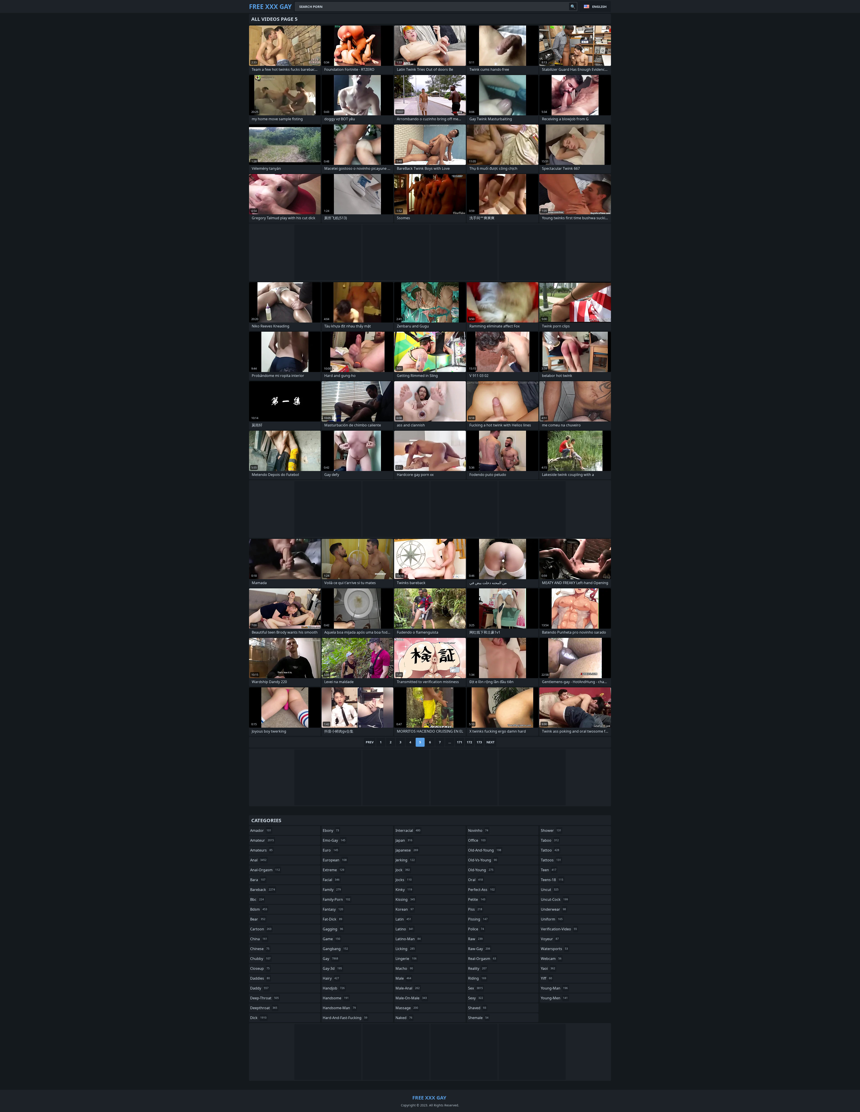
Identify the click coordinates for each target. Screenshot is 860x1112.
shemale (478, 1017)
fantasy (333, 909)
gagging (333, 929)
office (477, 840)
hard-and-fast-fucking (345, 1017)
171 (459, 742)
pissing (478, 919)
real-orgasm (482, 958)
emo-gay (334, 840)
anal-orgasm (265, 869)
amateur (262, 840)
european (335, 860)
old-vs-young (482, 860)
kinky (404, 889)
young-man (554, 988)
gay (330, 958)
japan (404, 840)
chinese (259, 948)
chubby (260, 958)
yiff (546, 978)
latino (404, 929)
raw (475, 938)
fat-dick (332, 919)
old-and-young (484, 850)
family (332, 889)
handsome (336, 998)
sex (475, 988)
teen (548, 869)
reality (477, 968)
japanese (407, 850)
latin (403, 919)
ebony (331, 830)
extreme (333, 869)
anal (258, 860)
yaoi (548, 968)
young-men (554, 998)
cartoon (260, 929)
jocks (404, 879)
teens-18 (552, 879)
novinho (478, 830)
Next (490, 742)
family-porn (336, 899)
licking (405, 948)
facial (331, 879)
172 (469, 742)
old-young (480, 869)
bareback (262, 889)
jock (403, 869)
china (258, 938)
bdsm (258, 909)
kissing (405, 899)
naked (404, 1017)
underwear (553, 909)
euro (330, 850)
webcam (551, 958)
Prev (370, 742)
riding (477, 978)
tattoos (551, 860)
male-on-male (411, 998)
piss (475, 909)
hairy (331, 978)
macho (404, 968)
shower (551, 830)
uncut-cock (554, 899)
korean (405, 909)
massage (407, 1007)
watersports (554, 948)
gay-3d (332, 968)
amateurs (261, 850)
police (476, 929)
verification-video (559, 929)
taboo (550, 840)
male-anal (408, 988)
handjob (334, 988)
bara (257, 879)
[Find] (573, 6)
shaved (477, 1007)
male (403, 978)
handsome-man (339, 1007)
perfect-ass (481, 889)
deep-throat (264, 998)
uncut (550, 889)
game (331, 938)
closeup (260, 968)
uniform (552, 919)
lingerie (406, 958)
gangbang (335, 948)
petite (476, 899)
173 (479, 742)
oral (475, 879)
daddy (259, 988)
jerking (405, 860)
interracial (408, 830)
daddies (260, 978)
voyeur (550, 938)
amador (260, 830)
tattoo (550, 850)
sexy (475, 998)
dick (258, 1017)
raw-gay (479, 948)
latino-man (408, 938)
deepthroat (263, 1007)
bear (257, 919)
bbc (257, 899)
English (599, 6)
